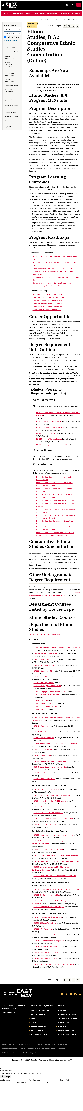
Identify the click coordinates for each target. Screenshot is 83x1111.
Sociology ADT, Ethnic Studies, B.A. (47, 310)
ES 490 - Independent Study (45, 704)
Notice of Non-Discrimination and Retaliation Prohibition (42, 1049)
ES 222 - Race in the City (43, 671)
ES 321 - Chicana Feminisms (45, 923)
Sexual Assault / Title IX (42, 1006)
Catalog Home (10, 48)
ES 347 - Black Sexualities (44, 779)
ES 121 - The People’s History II (46, 659)
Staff (33, 1022)
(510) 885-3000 (8, 1012)
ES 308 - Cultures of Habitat (45, 824)
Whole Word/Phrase (12, 37)
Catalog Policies (10, 112)
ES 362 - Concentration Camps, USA (48, 850)
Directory (62, 1026)
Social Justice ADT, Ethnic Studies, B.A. (48, 304)
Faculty (34, 1018)
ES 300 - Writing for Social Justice (50, 427)
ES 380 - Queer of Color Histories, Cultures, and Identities (57, 889)
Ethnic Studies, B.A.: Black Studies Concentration (56, 500)
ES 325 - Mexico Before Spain (45, 947)
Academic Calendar (12, 52)
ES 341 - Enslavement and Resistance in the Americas (55, 744)
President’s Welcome (22, 13)
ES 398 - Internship (41, 701)
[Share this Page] (69, 26)
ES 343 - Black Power (42, 755)
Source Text (64, 1080)
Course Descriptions (9, 57)
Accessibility (37, 1030)
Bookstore (63, 1010)
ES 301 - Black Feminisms (46, 433)
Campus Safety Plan (59, 1044)
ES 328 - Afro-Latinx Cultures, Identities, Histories (54, 964)
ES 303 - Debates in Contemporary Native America (54, 795)
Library (61, 1006)
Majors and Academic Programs (9, 64)
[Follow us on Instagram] (62, 994)
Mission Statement (39, 1035)
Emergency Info (24, 1044)
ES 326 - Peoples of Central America (48, 952)
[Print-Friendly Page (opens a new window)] (73, 26)
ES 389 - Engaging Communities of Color (53, 445)
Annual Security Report (41, 1044)
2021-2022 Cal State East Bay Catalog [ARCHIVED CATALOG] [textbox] (59, 20)
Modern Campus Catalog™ (60, 1060)
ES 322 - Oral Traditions (43, 929)
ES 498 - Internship (41, 710)
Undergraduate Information (10, 74)
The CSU (6, 13)
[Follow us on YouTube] (71, 994)
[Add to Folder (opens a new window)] (65, 26)
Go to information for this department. (45, 635)
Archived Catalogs (11, 116)
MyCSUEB (76, 13)
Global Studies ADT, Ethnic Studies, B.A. (49, 298)
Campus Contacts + (12, 105)
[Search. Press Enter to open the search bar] (72, 5)
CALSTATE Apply (54, 26)
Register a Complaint (10, 1049)
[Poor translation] (7, 1076)
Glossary (65, 13)
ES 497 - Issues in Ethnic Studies (47, 707)
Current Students (39, 1014)
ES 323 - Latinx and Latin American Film (50, 935)
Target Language (35, 1080)
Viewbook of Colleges (68, 1018)
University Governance (9, 100)
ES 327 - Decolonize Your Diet (46, 958)
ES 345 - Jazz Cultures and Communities (50, 767)
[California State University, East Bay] (17, 993)
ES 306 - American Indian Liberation (48, 813)
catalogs (16, 1060)
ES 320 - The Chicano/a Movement (48, 917)
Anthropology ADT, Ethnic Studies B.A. (48, 295)
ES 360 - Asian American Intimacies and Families (53, 835)
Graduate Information (9, 80)
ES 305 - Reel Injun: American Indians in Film (51, 807)
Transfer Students (11, 86)
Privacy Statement (9, 1044)
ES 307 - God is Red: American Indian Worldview (53, 819)
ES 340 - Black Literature (44, 738)
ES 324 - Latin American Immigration (49, 941)
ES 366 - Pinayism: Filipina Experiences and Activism (55, 876)
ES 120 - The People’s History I (46, 653)
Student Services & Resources (12, 91)
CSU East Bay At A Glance (46, 13)
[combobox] (60, 20)
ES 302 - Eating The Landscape (49, 439)
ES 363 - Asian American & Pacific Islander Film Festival (56, 855)
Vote (47, 1083)
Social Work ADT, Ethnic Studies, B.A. (48, 307)
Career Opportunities (68, 1035)
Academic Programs (67, 1014)
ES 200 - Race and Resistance (48, 421)
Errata (7, 121)
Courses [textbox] (7, 29)
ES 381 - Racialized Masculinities (47, 895)
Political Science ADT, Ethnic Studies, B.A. (49, 301)
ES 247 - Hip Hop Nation (43, 683)
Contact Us (63, 1022)
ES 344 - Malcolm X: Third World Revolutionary (53, 761)
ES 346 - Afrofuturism (42, 773)
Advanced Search (10, 40)
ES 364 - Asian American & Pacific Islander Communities (57, 861)
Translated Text (21, 1083)
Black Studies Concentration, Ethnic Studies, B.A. (52, 268)
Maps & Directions (66, 1030)
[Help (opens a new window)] (77, 26)
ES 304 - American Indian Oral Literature (50, 801)
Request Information (40, 1010)
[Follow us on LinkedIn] (80, 994)
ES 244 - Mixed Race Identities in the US (50, 677)
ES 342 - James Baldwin (43, 749)
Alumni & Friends (38, 1026)
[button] (67, 5)
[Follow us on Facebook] (75, 994)
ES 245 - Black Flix (41, 726)
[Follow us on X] (66, 994)
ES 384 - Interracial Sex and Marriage (48, 907)
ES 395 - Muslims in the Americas (47, 695)
